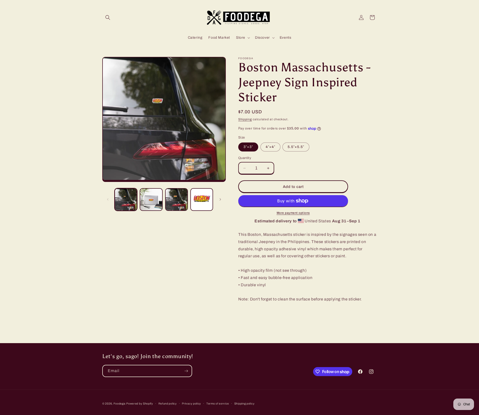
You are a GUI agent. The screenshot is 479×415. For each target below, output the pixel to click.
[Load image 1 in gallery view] (126, 199)
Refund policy (167, 403)
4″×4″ (270, 147)
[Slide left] (107, 199)
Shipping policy (244, 403)
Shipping (245, 119)
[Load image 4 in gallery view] (201, 199)
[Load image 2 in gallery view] (151, 199)
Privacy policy (191, 403)
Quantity (244, 158)
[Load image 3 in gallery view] (176, 199)
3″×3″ (248, 147)
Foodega (119, 403)
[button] (107, 17)
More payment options (293, 213)
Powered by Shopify (139, 403)
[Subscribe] (186, 371)
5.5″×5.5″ (296, 147)
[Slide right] (220, 199)
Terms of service (217, 403)
